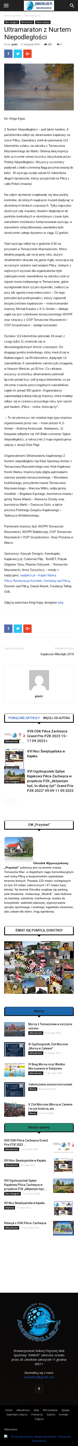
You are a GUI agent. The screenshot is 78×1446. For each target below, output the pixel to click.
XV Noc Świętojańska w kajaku (24, 1203)
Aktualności (27, 22)
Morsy (33, 1089)
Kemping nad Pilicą (57, 580)
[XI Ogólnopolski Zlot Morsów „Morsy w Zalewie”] (14, 1049)
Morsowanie (50, 1410)
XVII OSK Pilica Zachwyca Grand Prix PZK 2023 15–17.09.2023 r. (47, 736)
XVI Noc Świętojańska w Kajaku (25, 1160)
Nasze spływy (42, 22)
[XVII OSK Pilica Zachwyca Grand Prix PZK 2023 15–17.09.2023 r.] (14, 736)
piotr (14, 44)
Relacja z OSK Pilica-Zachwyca (25, 1223)
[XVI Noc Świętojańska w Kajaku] (14, 759)
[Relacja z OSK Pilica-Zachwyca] (63, 1228)
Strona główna (12, 15)
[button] (72, 5)
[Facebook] (39, 1389)
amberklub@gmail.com (39, 1377)
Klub (36, 1410)
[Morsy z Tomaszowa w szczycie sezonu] (14, 1029)
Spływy (65, 1410)
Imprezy (9, 1207)
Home (8, 1410)
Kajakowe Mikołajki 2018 (57, 654)
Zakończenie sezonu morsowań (50, 1084)
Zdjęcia (39, 1419)
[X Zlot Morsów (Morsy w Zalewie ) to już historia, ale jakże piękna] (14, 1109)
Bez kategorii (32, 15)
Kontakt (63, 1414)
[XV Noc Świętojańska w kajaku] (63, 1208)
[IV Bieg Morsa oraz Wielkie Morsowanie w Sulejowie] (14, 1069)
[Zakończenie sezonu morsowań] (14, 1089)
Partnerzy (37, 1414)
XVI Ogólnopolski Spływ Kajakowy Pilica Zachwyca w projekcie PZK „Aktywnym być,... (25, 1185)
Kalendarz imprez (17, 1414)
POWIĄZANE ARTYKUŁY (24, 718)
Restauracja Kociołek (27, 580)
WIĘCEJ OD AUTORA (56, 718)
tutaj (60, 602)
